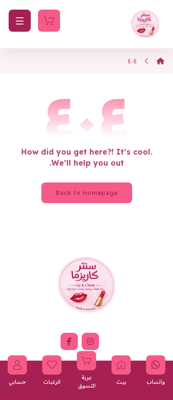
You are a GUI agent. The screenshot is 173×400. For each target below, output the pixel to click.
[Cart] (49, 19)
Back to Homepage (87, 192)
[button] (90, 341)
